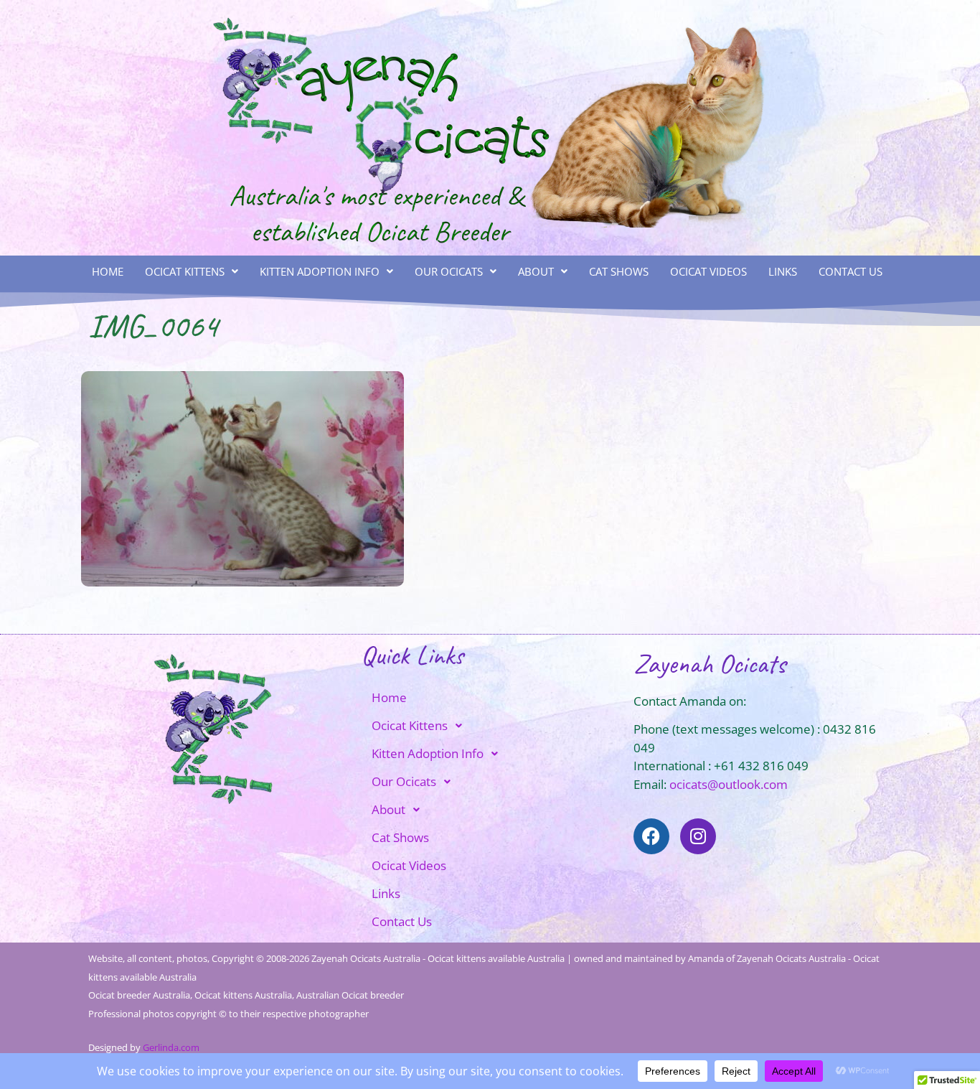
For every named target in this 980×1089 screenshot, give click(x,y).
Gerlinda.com (171, 1047)
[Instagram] (698, 836)
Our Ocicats (449, 271)
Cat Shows (619, 271)
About (536, 271)
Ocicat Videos (708, 271)
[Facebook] (651, 836)
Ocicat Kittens (185, 271)
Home (107, 271)
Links (782, 271)
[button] (191, 272)
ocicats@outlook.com (728, 784)
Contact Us (850, 271)
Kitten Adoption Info (320, 271)
